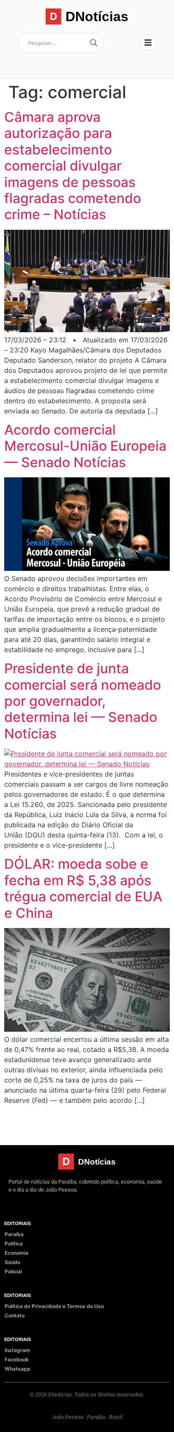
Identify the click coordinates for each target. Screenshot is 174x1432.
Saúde (12, 1262)
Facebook (17, 1359)
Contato (14, 1315)
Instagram (17, 1350)
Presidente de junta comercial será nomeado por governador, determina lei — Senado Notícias (82, 701)
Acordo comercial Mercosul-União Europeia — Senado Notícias (85, 446)
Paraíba (14, 1234)
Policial (13, 1271)
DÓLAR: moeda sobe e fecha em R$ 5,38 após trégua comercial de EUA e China (83, 888)
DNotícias (96, 16)
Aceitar (25, 1418)
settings (69, 1402)
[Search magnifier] (94, 43)
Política (14, 1243)
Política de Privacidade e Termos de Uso (54, 1306)
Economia (16, 1253)
